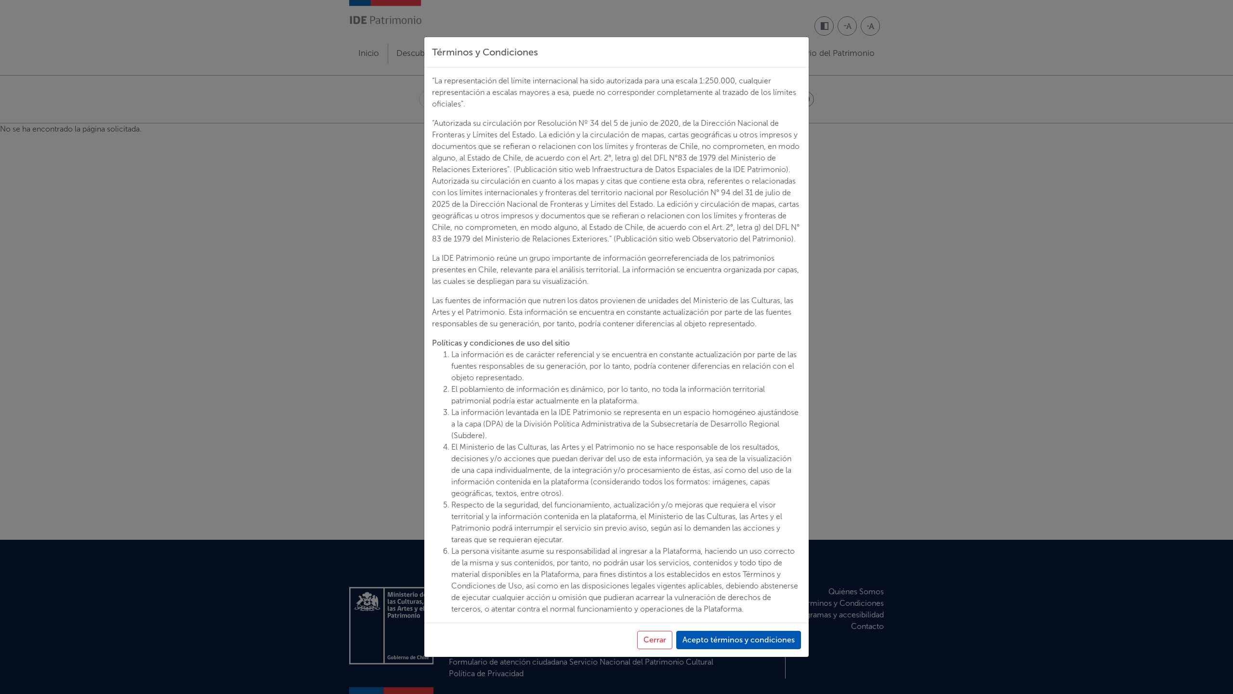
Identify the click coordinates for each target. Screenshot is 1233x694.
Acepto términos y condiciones (738, 639)
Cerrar (654, 639)
